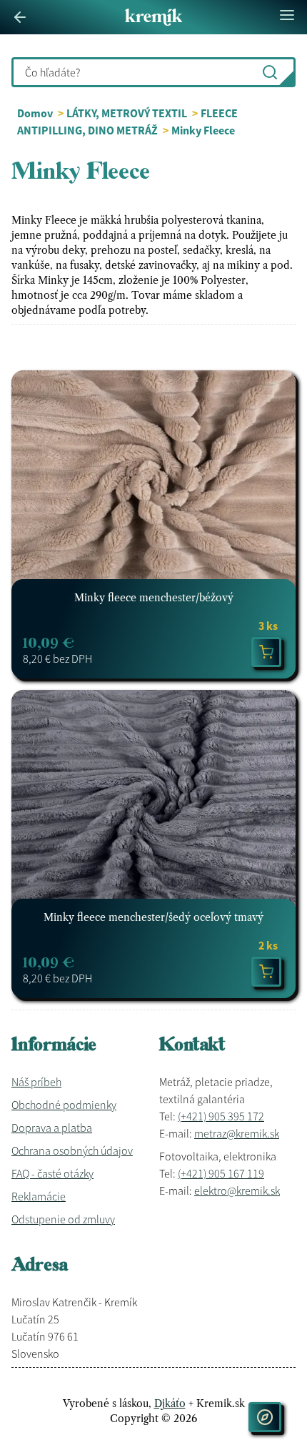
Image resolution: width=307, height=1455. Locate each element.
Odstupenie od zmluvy (63, 1219)
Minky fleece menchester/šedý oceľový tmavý (153, 917)
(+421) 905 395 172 (221, 1116)
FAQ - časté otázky (52, 1173)
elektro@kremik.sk (237, 1190)
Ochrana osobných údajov (72, 1150)
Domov (35, 113)
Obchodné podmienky (63, 1105)
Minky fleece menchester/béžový (153, 597)
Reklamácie (38, 1196)
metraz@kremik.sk (236, 1133)
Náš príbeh (36, 1082)
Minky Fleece (203, 130)
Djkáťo (170, 1403)
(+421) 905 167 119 (221, 1173)
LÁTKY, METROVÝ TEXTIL (127, 113)
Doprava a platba (51, 1127)
